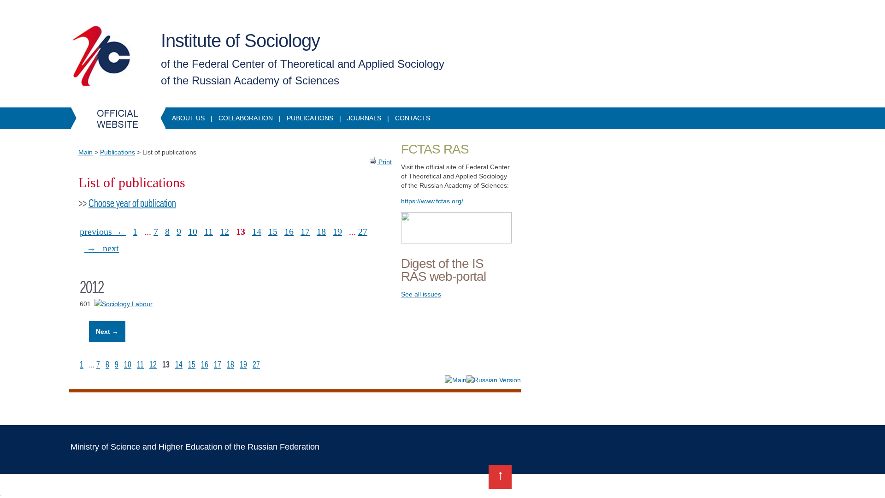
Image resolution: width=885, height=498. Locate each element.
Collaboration (245, 118)
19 (337, 231)
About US (188, 118)
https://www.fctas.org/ (432, 201)
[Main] (455, 380)
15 (272, 231)
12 (224, 231)
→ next (101, 248)
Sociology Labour (127, 304)
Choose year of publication (132, 203)
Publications (310, 118)
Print (384, 162)
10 (192, 231)
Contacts (412, 118)
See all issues (421, 294)
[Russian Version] (493, 380)
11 (208, 231)
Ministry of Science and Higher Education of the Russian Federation (195, 446)
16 (289, 231)
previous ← (103, 231)
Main (85, 152)
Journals (364, 118)
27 (362, 231)
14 (256, 231)
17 (305, 231)
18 (321, 231)
